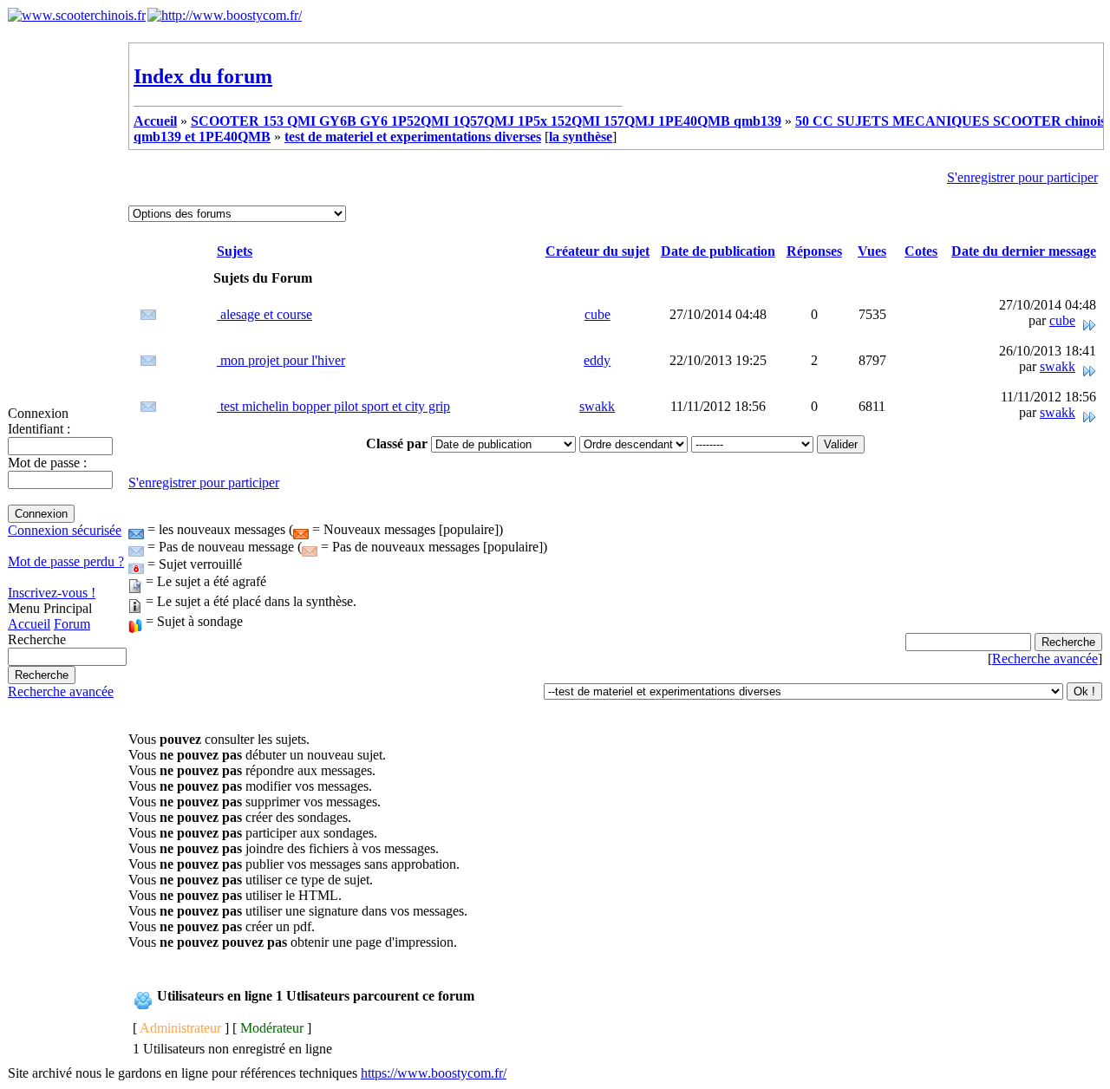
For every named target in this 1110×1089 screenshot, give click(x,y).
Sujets (234, 251)
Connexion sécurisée (64, 530)
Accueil (29, 623)
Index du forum (203, 76)
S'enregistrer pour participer (1022, 177)
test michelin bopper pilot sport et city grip (333, 406)
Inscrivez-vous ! (51, 592)
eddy (597, 360)
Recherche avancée (61, 691)
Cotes (920, 251)
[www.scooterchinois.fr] (77, 15)
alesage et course (264, 314)
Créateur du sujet (597, 251)
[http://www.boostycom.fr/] (224, 15)
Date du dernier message (1023, 251)
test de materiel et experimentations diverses (412, 136)
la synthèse (580, 136)
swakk (1057, 366)
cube (597, 314)
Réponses (814, 251)
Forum (72, 623)
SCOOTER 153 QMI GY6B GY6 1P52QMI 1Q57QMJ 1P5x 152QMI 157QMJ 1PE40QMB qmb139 (486, 121)
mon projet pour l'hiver (281, 360)
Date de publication (718, 251)
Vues (872, 251)
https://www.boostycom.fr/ (433, 1073)
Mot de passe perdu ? (66, 561)
